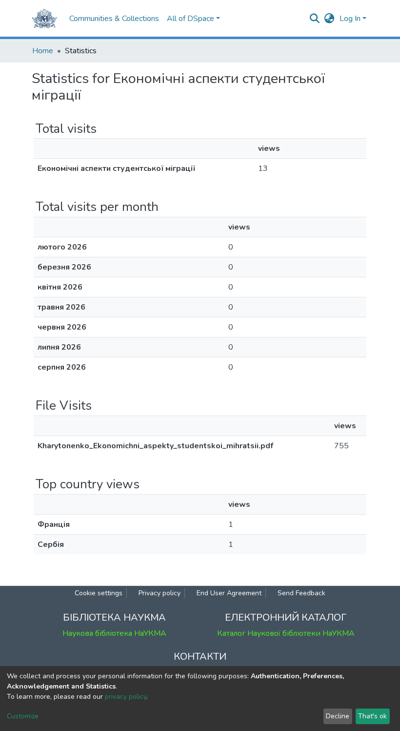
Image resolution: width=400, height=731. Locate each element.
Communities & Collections (114, 18)
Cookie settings (98, 593)
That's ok (372, 716)
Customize (23, 716)
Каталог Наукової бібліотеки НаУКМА (286, 633)
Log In (350, 18)
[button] (329, 18)
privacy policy (125, 696)
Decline (337, 716)
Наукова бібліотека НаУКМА (114, 633)
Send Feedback (301, 593)
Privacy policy (159, 593)
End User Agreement (229, 593)
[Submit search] (314, 18)
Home (42, 50)
